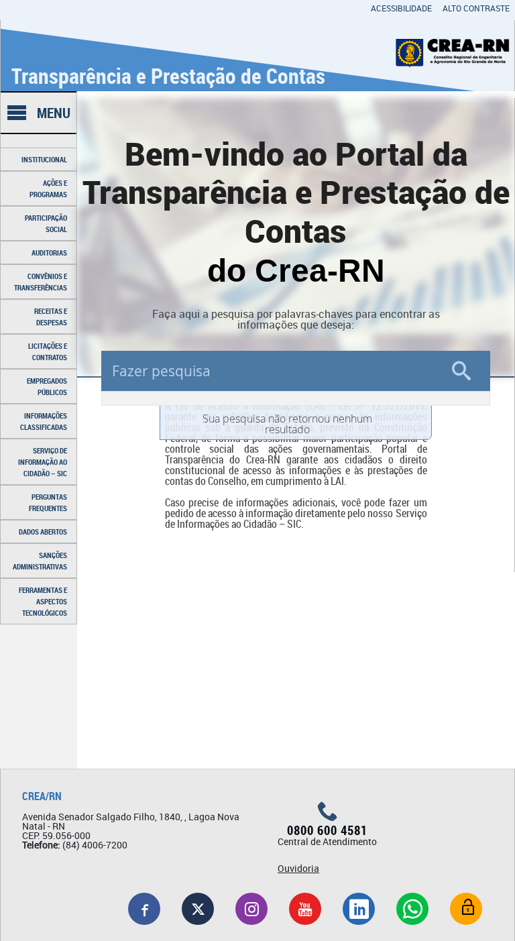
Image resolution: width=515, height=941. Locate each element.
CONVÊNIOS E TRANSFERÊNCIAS (40, 281)
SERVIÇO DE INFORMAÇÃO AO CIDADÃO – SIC (42, 461)
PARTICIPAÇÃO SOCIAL (46, 223)
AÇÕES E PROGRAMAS (48, 188)
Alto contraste (476, 8)
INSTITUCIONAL (44, 159)
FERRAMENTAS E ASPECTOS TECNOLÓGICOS (43, 601)
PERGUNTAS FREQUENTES (48, 502)
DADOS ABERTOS (43, 532)
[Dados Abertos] (466, 909)
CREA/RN (42, 796)
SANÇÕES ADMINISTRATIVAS (40, 560)
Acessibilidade (401, 8)
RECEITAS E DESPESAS (50, 316)
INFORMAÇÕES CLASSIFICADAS (43, 421)
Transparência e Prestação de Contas (168, 75)
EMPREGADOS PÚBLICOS (47, 386)
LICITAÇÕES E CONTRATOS (47, 351)
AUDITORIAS (49, 252)
